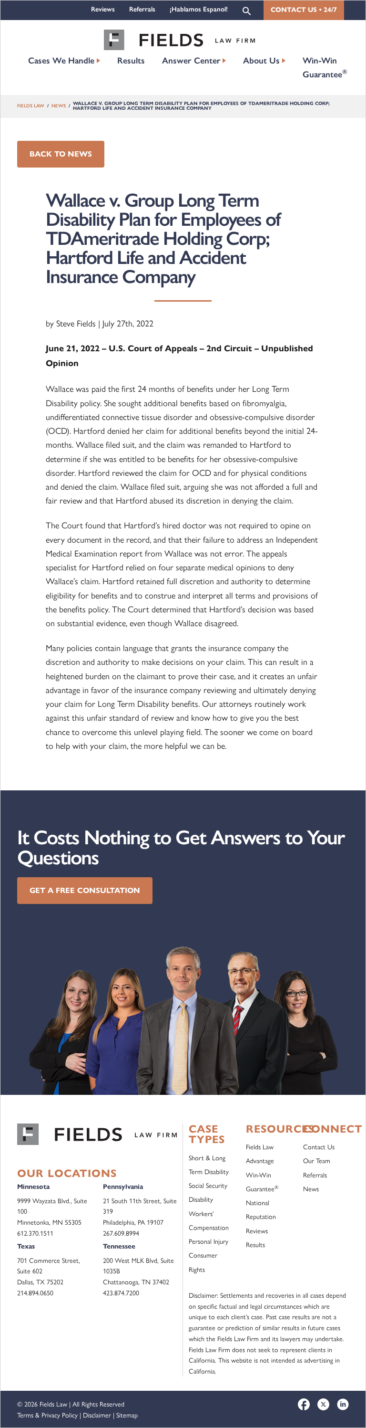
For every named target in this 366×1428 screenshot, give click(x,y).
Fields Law (30, 106)
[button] (247, 10)
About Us (261, 60)
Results (131, 60)
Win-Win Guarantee (325, 67)
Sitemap (127, 1414)
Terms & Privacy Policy (47, 1414)
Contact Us (319, 1146)
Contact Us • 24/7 (304, 10)
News (58, 106)
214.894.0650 (35, 1292)
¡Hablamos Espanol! (199, 9)
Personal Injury (208, 1241)
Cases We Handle (61, 60)
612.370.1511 (35, 1233)
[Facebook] (304, 1404)
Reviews (103, 9)
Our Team (316, 1160)
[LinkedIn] (343, 1404)
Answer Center (191, 60)
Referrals (142, 9)
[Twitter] (323, 1404)
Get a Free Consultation (85, 890)
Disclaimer (97, 1414)
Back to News (61, 153)
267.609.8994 (121, 1233)
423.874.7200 (121, 1292)
